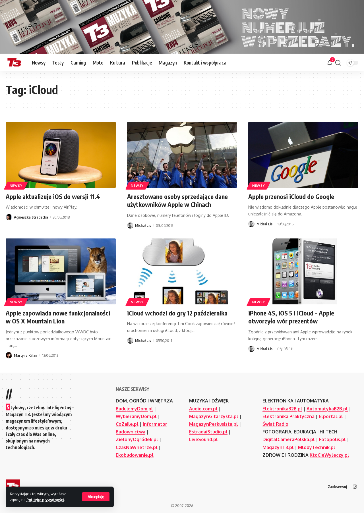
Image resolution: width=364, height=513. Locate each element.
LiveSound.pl (203, 439)
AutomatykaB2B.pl (327, 409)
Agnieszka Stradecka (31, 217)
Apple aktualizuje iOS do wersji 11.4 (53, 196)
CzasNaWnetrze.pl (137, 447)
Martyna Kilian (25, 355)
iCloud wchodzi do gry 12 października (177, 313)
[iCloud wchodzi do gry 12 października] (182, 271)
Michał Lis (143, 225)
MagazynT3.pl (278, 447)
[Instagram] (354, 487)
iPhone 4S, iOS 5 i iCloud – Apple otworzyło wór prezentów (291, 317)
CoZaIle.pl (127, 424)
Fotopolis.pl (332, 439)
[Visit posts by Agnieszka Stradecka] (9, 217)
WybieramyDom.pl (136, 416)
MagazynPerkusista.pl (213, 424)
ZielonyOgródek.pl (137, 439)
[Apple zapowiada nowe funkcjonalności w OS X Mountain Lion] (61, 271)
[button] (95, 496)
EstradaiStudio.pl (208, 432)
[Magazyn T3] (14, 62)
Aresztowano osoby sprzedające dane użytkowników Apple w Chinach (177, 200)
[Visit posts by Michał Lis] (130, 225)
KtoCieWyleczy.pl (329, 455)
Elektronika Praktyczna (288, 416)
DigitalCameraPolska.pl (288, 439)
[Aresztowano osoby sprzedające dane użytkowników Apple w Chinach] (182, 155)
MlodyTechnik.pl (316, 447)
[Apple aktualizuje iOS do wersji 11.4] (61, 155)
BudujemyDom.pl (134, 409)
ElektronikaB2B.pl (282, 409)
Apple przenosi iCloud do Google (291, 196)
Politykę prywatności (45, 499)
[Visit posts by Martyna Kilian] (9, 355)
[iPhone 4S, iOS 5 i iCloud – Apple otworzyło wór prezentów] (303, 271)
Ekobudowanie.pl (135, 455)
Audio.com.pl (203, 409)
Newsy (16, 185)
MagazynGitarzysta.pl (213, 416)
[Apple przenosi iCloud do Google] (303, 155)
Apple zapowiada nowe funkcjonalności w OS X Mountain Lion (58, 317)
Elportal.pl (331, 416)
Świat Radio (275, 424)
